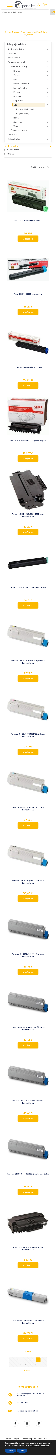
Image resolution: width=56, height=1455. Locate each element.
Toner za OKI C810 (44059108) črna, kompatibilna (28, 1174)
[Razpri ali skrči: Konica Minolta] (47, 88)
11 (35, 1364)
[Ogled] (46, 182)
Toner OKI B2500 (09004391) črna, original (28, 441)
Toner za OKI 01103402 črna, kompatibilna (28, 587)
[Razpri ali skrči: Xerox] (47, 126)
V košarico (28, 239)
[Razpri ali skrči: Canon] (47, 75)
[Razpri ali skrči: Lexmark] (47, 96)
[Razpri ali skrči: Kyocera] (47, 92)
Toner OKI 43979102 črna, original (28, 367)
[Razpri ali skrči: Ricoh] (47, 118)
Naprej (27, 1370)
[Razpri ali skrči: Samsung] (47, 122)
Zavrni (22, 1450)
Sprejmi (10, 1450)
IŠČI (53, 12)
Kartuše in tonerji (43, 32)
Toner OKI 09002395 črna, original (28, 294)
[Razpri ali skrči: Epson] (47, 79)
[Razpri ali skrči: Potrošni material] (47, 62)
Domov (8, 32)
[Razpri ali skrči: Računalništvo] (47, 139)
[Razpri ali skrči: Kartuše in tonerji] (47, 66)
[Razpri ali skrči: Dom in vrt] (47, 53)
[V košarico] (46, 178)
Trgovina (15, 32)
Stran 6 (30, 35)
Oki (24, 35)
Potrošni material (28, 32)
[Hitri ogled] (46, 186)
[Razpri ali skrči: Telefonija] (47, 135)
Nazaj (29, 1351)
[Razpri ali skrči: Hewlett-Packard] (47, 84)
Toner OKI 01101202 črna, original (28, 221)
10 (31, 1364)
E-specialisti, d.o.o (40, 1439)
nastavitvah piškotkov (39, 1445)
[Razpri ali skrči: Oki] (47, 105)
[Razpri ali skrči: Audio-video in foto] (47, 49)
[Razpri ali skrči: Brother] (47, 71)
